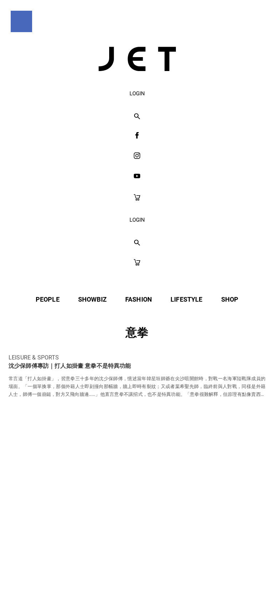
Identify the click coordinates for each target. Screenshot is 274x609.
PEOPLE (48, 299)
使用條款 (122, 535)
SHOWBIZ (92, 299)
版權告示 (163, 535)
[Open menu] (21, 21)
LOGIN (137, 93)
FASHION (138, 299)
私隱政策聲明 (74, 535)
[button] (137, 117)
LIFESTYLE (186, 299)
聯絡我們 (205, 535)
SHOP (230, 299)
